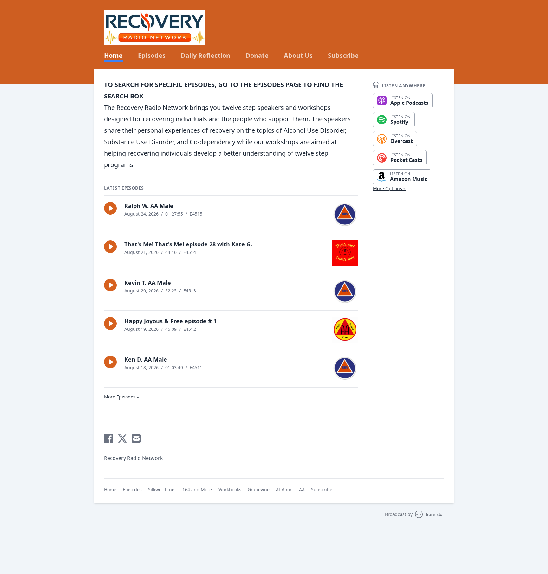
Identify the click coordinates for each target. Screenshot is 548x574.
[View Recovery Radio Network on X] (122, 438)
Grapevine (259, 489)
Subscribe (343, 55)
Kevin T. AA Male (147, 282)
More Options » (389, 188)
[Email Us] (136, 438)
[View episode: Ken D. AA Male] (345, 368)
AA (302, 489)
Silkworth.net (162, 489)
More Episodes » (121, 397)
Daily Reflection (205, 55)
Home (113, 55)
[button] (110, 208)
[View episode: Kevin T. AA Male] (345, 291)
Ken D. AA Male (145, 359)
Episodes (152, 55)
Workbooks (229, 489)
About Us (298, 55)
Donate (257, 55)
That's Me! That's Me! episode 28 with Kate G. (188, 244)
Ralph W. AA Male (148, 206)
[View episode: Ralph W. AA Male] (345, 214)
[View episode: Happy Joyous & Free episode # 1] (345, 330)
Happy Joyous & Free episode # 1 (170, 321)
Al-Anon (284, 489)
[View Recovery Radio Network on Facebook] (108, 438)
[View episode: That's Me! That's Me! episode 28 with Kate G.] (345, 253)
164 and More (197, 489)
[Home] (155, 27)
